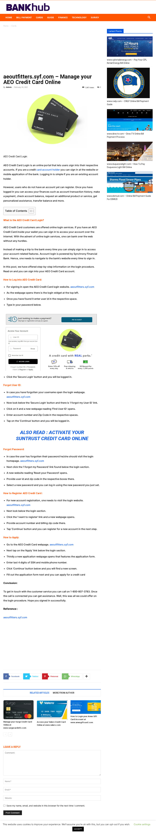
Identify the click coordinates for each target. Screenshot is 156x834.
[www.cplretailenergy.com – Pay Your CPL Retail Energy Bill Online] (130, 47)
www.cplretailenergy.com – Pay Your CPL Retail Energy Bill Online (127, 61)
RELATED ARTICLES (39, 693)
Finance (63, 17)
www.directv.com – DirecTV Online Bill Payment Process (125, 135)
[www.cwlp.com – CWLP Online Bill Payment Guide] (128, 83)
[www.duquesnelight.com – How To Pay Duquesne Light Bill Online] (130, 152)
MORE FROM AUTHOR (63, 693)
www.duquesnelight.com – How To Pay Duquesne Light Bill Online (126, 165)
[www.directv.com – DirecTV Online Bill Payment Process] (130, 120)
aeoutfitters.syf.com (82, 286)
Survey (95, 17)
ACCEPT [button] (78, 829)
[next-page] (10, 734)
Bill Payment (24, 17)
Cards (39, 17)
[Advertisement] (52, 51)
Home (8, 17)
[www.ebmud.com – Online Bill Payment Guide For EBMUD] (130, 183)
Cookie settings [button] (142, 824)
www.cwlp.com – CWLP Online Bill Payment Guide (128, 103)
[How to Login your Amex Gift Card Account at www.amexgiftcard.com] (86, 707)
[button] (149, 17)
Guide (50, 17)
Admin (9, 87)
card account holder (48, 169)
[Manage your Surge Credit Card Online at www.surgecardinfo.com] (18, 709)
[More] (86, 676)
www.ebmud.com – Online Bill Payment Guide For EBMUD (129, 197)
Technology (79, 17)
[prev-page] (5, 734)
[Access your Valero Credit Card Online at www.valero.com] (52, 709)
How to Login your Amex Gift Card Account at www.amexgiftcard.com (84, 719)
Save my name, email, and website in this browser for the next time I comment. (46, 805)
